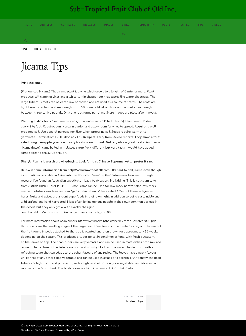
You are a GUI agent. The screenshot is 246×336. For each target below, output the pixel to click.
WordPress (77, 330)
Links (126, 24)
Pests (166, 24)
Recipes (184, 24)
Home (28, 24)
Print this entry (31, 83)
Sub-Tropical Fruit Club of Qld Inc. (123, 9)
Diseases (89, 24)
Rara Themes (47, 330)
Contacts (68, 24)
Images (109, 24)
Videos (216, 24)
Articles (46, 24)
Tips (201, 24)
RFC (123, 33)
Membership (146, 24)
